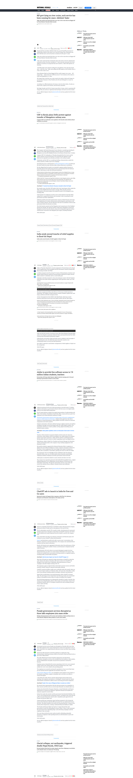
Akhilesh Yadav (39, 106)
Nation (38, 13)
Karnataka (54, 225)
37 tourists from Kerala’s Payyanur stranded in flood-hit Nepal (56, 186)
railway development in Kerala (62, 163)
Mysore (50, 225)
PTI (40, 47)
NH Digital (45, 264)
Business (39, 369)
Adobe (42, 482)
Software (38, 482)
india (38, 363)
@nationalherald (56, 92)
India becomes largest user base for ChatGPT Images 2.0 (55, 557)
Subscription (88, 7)
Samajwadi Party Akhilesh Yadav (48, 106)
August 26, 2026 (52, 285)
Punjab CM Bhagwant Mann (48, 734)
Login (94, 7)
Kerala (42, 225)
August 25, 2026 (52, 183)
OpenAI (39, 540)
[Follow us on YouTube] (68, 48)
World (38, 740)
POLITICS (38, 112)
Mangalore (58, 225)
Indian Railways (46, 225)
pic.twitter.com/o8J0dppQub (56, 316)
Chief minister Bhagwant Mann (44, 672)
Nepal (41, 363)
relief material (44, 363)
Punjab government (40, 734)
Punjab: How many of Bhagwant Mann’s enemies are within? (56, 683)
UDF (61, 225)
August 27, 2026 (48, 305)
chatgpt (38, 602)
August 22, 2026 (53, 176)
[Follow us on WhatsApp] (67, 48)
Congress (38, 225)
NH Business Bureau (50, 404)
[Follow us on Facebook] (71, 48)
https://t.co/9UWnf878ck (44, 284)
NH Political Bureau (49, 146)
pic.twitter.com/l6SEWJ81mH (42, 182)
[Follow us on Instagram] (65, 48)
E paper (80, 7)
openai (42, 602)
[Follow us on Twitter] (70, 48)
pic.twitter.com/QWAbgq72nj (42, 304)
